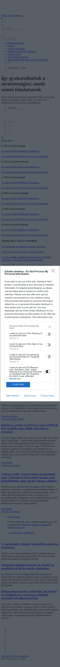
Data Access (30, 395)
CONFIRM (18, 384)
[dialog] (30, 333)
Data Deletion (12, 395)
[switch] (48, 334)
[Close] (54, 272)
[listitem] (30, 327)
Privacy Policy (47, 395)
